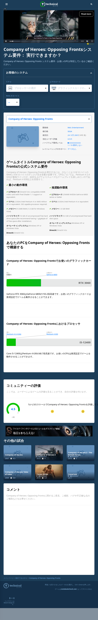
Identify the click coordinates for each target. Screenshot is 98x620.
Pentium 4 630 (52, 334)
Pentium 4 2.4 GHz (14, 334)
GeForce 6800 (51, 274)
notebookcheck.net (68, 589)
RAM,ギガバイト (12, 96)
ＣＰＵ (8, 81)
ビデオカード (55, 81)
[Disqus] (49, 539)
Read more (86, 14)
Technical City (49, 4)
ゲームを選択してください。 (49, 119)
